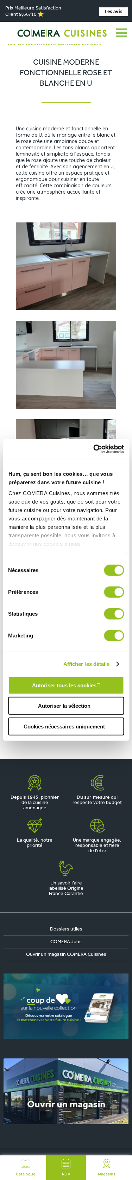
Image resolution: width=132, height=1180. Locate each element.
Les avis (113, 11)
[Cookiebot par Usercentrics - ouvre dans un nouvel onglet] (94, 449)
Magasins (106, 1174)
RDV (66, 1174)
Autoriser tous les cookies (64, 685)
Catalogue (25, 1174)
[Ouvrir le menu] (121, 33)
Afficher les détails (86, 664)
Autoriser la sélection (64, 706)
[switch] (114, 591)
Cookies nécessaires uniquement (64, 726)
